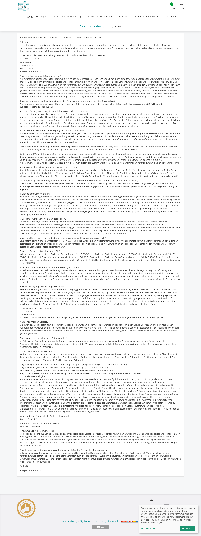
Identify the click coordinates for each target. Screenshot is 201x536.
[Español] (134, 521)
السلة (182, 8)
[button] (100, 527)
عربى (171, 8)
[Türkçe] (131, 521)
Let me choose (148, 528)
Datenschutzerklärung (92, 26)
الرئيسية (104, 521)
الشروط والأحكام (83, 521)
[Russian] (137, 521)
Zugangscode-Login (35, 16)
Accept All (187, 528)
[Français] (128, 521)
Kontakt (123, 16)
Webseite (171, 16)
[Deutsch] (122, 521)
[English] (125, 521)
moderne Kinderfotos (147, 16)
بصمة (95, 521)
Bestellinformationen (100, 16)
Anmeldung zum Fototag (67, 16)
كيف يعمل (116, 26)
